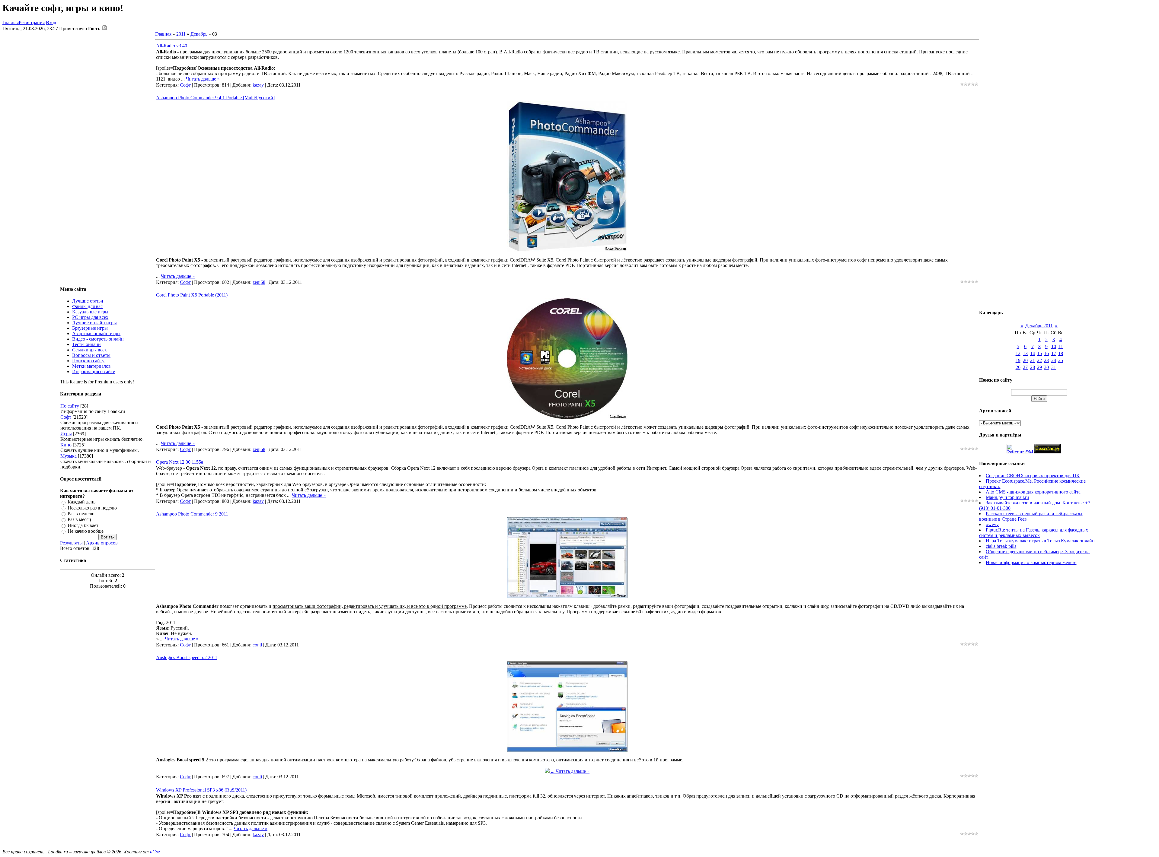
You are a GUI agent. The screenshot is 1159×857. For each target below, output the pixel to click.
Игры (66, 433)
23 (1046, 360)
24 (1053, 360)
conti (257, 644)
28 (1032, 367)
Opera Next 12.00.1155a (179, 462)
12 (1018, 353)
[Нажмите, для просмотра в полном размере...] (567, 250)
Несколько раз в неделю (92, 507)
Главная (10, 22)
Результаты (71, 542)
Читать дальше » (203, 78)
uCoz (155, 851)
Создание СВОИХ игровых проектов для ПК (1033, 475)
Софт (65, 417)
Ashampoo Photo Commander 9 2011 (192, 513)
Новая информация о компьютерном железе (1031, 562)
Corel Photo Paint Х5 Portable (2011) (192, 294)
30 (1046, 367)
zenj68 (259, 282)
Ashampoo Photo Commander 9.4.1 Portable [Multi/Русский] (215, 97)
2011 (181, 34)
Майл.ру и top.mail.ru (1007, 497)
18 (1060, 353)
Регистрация (32, 22)
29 (1039, 367)
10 (1053, 346)
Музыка (68, 456)
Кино (66, 444)
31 (1053, 367)
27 (1025, 367)
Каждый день (81, 502)
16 (1046, 353)
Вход (51, 22)
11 (1060, 346)
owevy (992, 524)
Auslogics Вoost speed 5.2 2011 (186, 657)
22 (1039, 360)
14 (1032, 353)
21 (1032, 360)
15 (1039, 353)
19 (1018, 360)
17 (1053, 353)
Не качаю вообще (86, 531)
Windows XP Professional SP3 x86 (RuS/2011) (201, 789)
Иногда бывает (83, 525)
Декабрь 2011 (1039, 325)
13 (1025, 353)
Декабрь (198, 34)
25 (1060, 360)
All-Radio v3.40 (171, 45)
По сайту (69, 405)
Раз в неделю (81, 513)
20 (1025, 360)
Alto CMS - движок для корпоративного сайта (1033, 491)
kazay (258, 84)
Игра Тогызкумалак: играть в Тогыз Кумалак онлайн (1040, 540)
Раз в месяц (79, 519)
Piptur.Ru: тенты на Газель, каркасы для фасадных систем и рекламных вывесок (1033, 532)
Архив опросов (102, 542)
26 (1018, 367)
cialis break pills (1001, 546)
